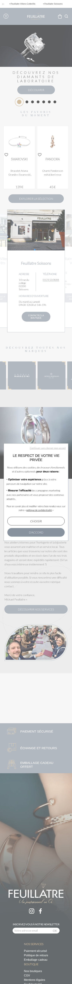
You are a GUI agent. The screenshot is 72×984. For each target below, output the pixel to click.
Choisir (36, 521)
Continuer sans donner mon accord (48, 448)
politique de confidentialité (39, 510)
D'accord (36, 532)
